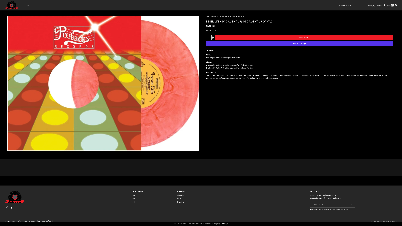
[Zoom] (103, 83)
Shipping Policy (34, 221)
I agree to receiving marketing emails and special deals (331, 209)
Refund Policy (22, 221)
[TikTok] (12, 207)
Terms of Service (48, 221)
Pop (133, 198)
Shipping (180, 202)
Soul (133, 202)
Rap (133, 195)
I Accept (225, 223)
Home (208, 17)
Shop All (26, 5)
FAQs (179, 198)
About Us (180, 195)
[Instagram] (7, 207)
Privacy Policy (10, 221)
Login (370, 5)
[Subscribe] (352, 204)
